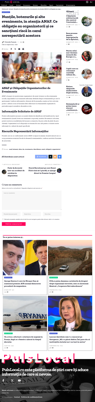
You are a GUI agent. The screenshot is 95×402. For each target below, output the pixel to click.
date (20, 149)
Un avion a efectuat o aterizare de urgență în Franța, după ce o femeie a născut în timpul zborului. (23, 339)
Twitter (13, 383)
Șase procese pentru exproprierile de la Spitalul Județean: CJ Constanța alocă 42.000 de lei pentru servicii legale (72, 36)
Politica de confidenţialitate (31, 397)
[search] (87, 2)
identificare (37, 149)
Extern (53, 277)
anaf (10, 149)
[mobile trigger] (3, 2)
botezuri (15, 149)
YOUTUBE (21, 383)
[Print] (23, 49)
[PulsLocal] (12, 2)
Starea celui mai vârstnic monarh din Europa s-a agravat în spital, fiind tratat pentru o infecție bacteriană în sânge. (73, 54)
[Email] (19, 49)
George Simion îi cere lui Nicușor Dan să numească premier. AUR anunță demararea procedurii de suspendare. (22, 283)
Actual (6, 12)
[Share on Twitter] (15, 49)
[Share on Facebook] (11, 49)
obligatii (48, 149)
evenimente (29, 149)
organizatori (56, 149)
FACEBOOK (5, 383)
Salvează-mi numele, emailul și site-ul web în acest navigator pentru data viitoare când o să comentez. (32, 219)
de (23, 149)
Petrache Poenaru (10, 42)
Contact (17, 397)
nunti (43, 149)
